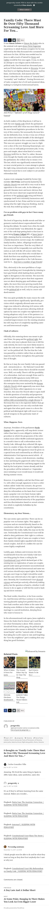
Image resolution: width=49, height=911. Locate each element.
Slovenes (7, 154)
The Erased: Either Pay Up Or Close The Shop (21, 673)
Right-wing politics (27, 742)
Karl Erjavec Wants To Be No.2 (33, 672)
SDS (5, 237)
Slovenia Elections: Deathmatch (8, 697)
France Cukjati (20, 234)
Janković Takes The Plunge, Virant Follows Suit (22, 698)
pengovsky (19, 738)
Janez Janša (37, 234)
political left (14, 289)
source (7, 115)
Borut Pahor (39, 738)
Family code (20, 124)
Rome (33, 57)
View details (27, 5)
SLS (39, 179)
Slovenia (34, 68)
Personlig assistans (16, 847)
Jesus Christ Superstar (32, 46)
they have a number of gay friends (28, 262)
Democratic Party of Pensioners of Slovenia (28, 740)
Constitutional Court (12, 560)
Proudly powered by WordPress (14, 908)
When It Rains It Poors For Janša (9, 672)
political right (22, 195)
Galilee (6, 60)
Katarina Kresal (16, 742)
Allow (24, 9)
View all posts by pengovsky (20, 730)
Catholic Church (10, 184)
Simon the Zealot (31, 43)
